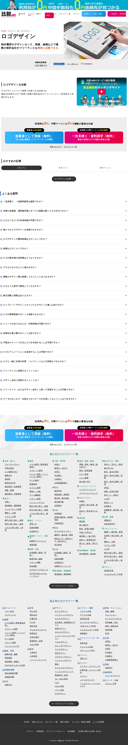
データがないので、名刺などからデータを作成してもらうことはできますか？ (40, 399)
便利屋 (7, 479)
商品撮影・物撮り (12, 662)
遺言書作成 (59, 502)
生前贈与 (58, 506)
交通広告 (33, 619)
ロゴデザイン (25, 31)
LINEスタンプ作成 (88, 626)
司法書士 (58, 476)
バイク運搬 (83, 478)
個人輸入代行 (84, 482)
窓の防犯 (58, 545)
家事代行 (8, 476)
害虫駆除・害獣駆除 (13, 506)
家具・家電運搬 (85, 471)
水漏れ (82, 501)
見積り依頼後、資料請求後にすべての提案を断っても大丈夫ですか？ (35, 211)
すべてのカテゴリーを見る (63, 586)
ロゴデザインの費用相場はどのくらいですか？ (25, 239)
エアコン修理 (35, 488)
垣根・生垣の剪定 (111, 491)
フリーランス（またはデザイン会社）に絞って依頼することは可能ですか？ (39, 389)
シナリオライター (87, 680)
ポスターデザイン (62, 632)
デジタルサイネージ (38, 630)
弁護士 (57, 464)
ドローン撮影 (35, 562)
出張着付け (34, 531)
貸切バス (33, 524)
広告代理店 (34, 637)
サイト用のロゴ (72, 64)
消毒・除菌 (9, 490)
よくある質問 (98, 722)
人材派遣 (33, 656)
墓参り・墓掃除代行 (87, 540)
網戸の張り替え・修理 (14, 520)
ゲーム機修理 (35, 495)
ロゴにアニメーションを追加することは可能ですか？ (28, 352)
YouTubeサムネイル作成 (15, 665)
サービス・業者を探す (34, 14)
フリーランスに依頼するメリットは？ (21, 371)
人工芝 (107, 499)
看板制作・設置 (36, 641)
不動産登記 (59, 523)
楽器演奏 (108, 630)
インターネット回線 (13, 509)
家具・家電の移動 (86, 529)
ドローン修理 (35, 499)
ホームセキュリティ (62, 531)
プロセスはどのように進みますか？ (20, 267)
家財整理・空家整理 (13, 494)
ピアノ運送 (83, 474)
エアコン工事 (10, 517)
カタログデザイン (62, 619)
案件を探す (22, 14)
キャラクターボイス (113, 619)
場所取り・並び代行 (87, 536)
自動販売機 (9, 677)
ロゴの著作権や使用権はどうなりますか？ (23, 258)
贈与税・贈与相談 (61, 498)
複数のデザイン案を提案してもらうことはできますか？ (29, 277)
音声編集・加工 (111, 622)
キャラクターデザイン (64, 668)
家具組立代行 (10, 483)
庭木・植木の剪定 (111, 472)
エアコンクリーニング (88, 493)
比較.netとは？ (56, 147)
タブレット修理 (36, 471)
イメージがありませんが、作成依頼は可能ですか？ (27, 324)
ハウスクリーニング (87, 490)
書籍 (57, 664)
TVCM (32, 622)
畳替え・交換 (10, 513)
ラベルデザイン (61, 649)
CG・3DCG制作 (61, 679)
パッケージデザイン (63, 660)
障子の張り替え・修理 (14, 524)
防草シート (108, 503)
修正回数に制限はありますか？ (18, 295)
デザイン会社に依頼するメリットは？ (21, 380)
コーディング (10, 615)
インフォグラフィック (64, 672)
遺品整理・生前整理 (13, 487)
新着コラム (63, 168)
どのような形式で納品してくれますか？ (22, 286)
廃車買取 (33, 545)
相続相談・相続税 (61, 494)
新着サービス (105, 168)
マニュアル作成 (86, 647)
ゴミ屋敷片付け (11, 472)
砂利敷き (108, 506)
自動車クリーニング (38, 541)
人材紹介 (33, 652)
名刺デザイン (60, 629)
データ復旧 (34, 480)
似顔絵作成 (108, 571)
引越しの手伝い (85, 532)
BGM (107, 633)
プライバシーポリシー (55, 731)
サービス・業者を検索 (81, 722)
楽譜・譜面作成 (111, 626)
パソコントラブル (37, 503)
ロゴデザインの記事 (62, 179)
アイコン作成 (85, 615)
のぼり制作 (34, 644)
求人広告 (33, 611)
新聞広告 (33, 633)
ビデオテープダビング (39, 570)
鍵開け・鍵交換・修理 (63, 535)
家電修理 (33, 484)
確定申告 (58, 491)
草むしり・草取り (111, 495)
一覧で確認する (40, 65)
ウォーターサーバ (12, 464)
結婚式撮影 (34, 528)
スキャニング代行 (87, 650)
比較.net (61, 740)
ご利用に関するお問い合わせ (89, 731)
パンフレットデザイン (64, 615)
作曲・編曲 (109, 611)
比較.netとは (37, 722)
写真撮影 (33, 566)
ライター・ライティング (90, 666)
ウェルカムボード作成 (113, 574)
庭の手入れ (108, 468)
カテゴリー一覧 (64, 14)
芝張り (107, 488)
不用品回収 (9, 468)
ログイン (77, 14)
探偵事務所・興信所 (87, 554)
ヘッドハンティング (38, 660)
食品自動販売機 (11, 673)
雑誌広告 (33, 615)
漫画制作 (83, 633)
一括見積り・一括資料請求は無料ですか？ (23, 201)
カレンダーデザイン (63, 646)
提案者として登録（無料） (93, 14)
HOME (3, 31)
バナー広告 (9, 611)
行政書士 (58, 479)
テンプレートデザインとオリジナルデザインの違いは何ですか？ (33, 305)
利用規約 (40, 731)
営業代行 (8, 685)
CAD (57, 683)
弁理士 (57, 472)
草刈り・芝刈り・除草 (113, 464)
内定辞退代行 (109, 524)
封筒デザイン (60, 653)
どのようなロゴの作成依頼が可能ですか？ (23, 220)
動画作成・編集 (36, 559)
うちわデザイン (61, 642)
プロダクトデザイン (63, 657)
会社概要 (71, 731)
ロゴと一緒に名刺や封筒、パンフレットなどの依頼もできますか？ (34, 361)
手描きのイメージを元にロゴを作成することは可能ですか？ (31, 342)
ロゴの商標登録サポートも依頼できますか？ (24, 314)
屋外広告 (33, 626)
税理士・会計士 (60, 468)
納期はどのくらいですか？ (15, 248)
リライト (83, 676)
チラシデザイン (61, 611)
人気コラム (21, 168)
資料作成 (83, 643)
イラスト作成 (85, 611)
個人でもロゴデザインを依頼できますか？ (23, 230)
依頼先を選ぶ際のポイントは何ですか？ (22, 333)
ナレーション (110, 615)
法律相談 (58, 514)
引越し (7, 502)
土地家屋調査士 (60, 483)
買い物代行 (83, 525)
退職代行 (108, 520)
